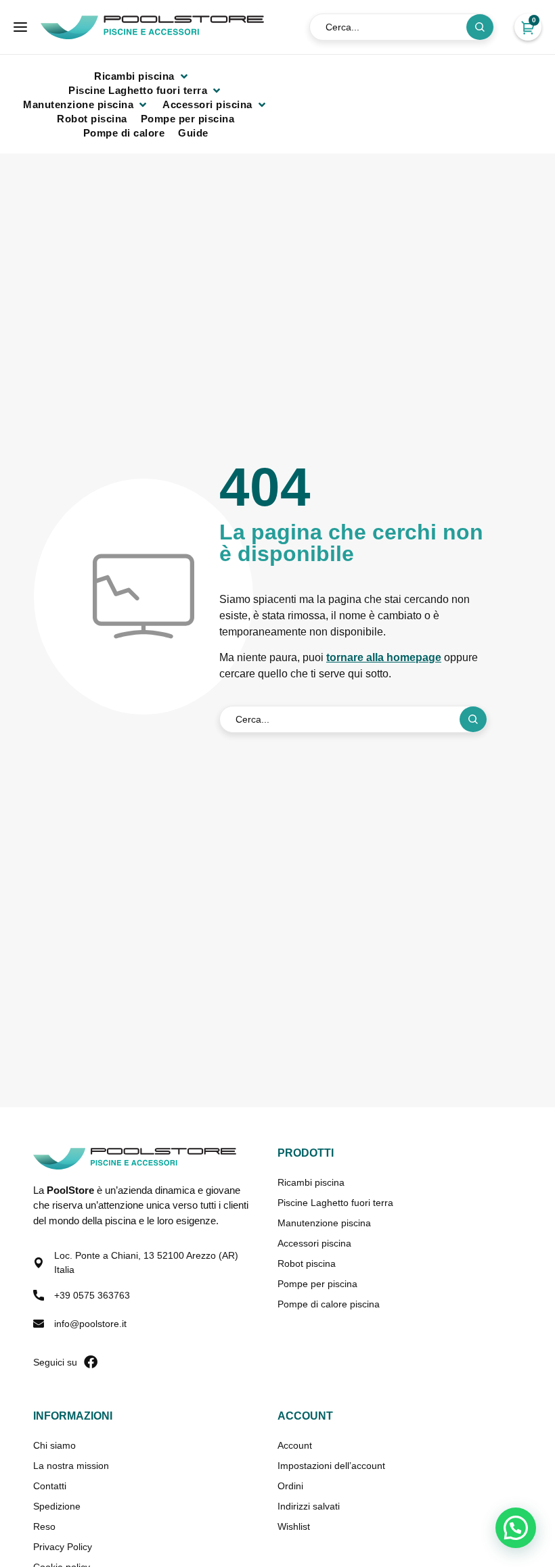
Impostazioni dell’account (331, 1465)
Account (295, 1445)
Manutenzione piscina (324, 1223)
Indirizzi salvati (309, 1506)
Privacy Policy (62, 1546)
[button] (142, 76)
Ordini (290, 1485)
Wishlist (294, 1526)
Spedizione (57, 1506)
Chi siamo (54, 1445)
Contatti (49, 1485)
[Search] (479, 27)
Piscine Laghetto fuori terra (335, 1202)
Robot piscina (307, 1263)
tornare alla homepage (383, 657)
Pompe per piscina (317, 1283)
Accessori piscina (314, 1243)
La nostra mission (71, 1465)
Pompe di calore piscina (329, 1304)
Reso (44, 1526)
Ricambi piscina (311, 1182)
